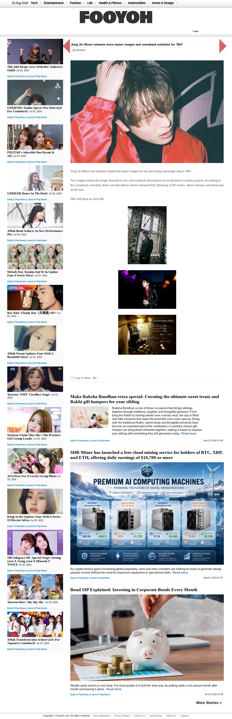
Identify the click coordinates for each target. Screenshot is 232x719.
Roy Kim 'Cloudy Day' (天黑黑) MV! (32, 313)
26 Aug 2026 (20, 3)
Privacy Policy (121, 715)
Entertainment (53, 3)
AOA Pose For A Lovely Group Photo (32, 476)
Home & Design (163, 3)
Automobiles (137, 3)
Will (94, 378)
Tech (34, 3)
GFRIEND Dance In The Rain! (27, 193)
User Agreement (101, 715)
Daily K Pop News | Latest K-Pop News (27, 76)
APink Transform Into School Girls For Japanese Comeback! (33, 641)
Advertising (156, 715)
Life (89, 3)
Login (195, 31)
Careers (185, 715)
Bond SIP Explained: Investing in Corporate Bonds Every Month (133, 589)
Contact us (139, 715)
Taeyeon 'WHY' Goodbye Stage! (28, 394)
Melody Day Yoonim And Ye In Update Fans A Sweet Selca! (32, 273)
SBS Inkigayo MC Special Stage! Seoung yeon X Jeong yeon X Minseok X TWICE (34, 561)
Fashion (75, 3)
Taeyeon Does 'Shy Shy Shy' (25, 602)
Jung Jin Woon (82, 378)
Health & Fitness (110, 3)
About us (171, 715)
